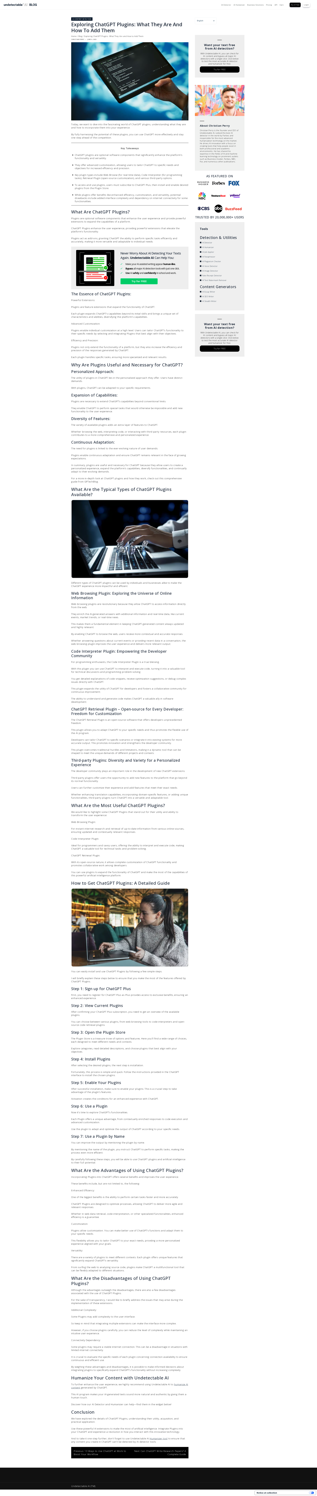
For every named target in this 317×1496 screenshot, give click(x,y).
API (276, 5)
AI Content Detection (81, 19)
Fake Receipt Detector (212, 275)
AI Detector (226, 5)
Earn (282, 5)
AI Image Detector (210, 271)
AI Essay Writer (208, 292)
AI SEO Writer (208, 296)
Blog (80, 36)
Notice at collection (267, 1493)
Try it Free (295, 5)
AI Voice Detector (210, 266)
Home (74, 36)
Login (306, 5)
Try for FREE (139, 281)
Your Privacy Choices (294, 1493)
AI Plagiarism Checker (211, 261)
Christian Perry (77, 39)
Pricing (269, 5)
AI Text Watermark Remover (214, 280)
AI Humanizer (239, 5)
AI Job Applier (208, 252)
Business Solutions (255, 5)
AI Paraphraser (208, 257)
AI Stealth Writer (209, 301)
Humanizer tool (159, 1438)
